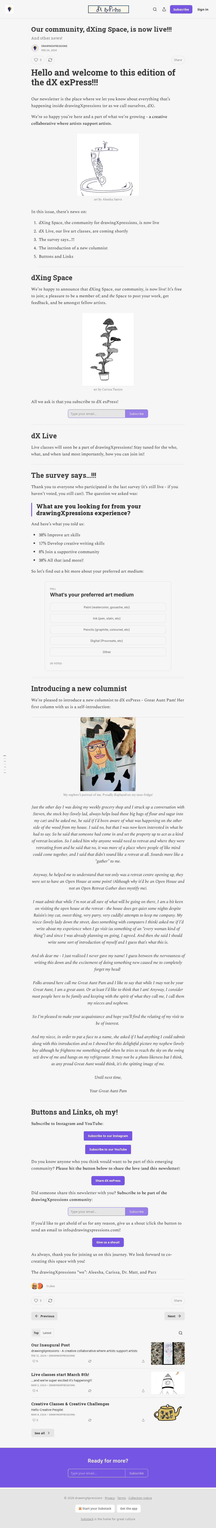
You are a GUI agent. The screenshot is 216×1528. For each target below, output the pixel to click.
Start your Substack (96, 1508)
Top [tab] (36, 1333)
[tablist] (42, 1333)
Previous (47, 1316)
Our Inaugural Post (50, 1344)
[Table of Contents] (5, 764)
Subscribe (181, 9)
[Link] (25, 77)
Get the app (128, 1508)
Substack (87, 1519)
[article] (108, 1353)
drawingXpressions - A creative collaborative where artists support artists (84, 1351)
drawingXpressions (54, 46)
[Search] (155, 9)
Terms (121, 1498)
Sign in (202, 9)
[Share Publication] (164, 9)
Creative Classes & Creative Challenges (70, 1403)
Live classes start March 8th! (60, 1374)
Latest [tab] (47, 1333)
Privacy (110, 1498)
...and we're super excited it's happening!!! (61, 1380)
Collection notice (140, 1498)
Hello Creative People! (47, 1409)
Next (172, 1316)
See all (40, 1433)
